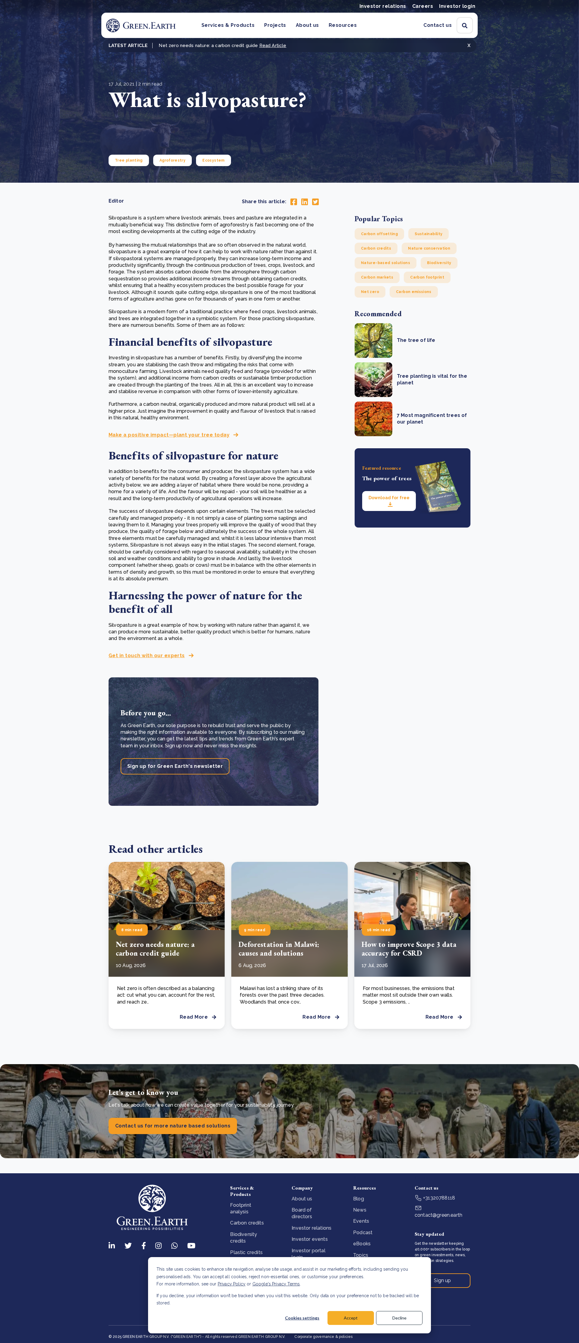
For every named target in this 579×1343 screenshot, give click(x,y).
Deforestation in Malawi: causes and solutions (279, 949)
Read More (194, 1017)
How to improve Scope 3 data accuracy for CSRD (409, 949)
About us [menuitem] (302, 1199)
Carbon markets (377, 277)
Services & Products (228, 25)
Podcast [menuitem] (362, 1232)
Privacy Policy (231, 1284)
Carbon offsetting (379, 234)
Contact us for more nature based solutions (172, 1126)
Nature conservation (429, 248)
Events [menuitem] (361, 1221)
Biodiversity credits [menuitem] (243, 1237)
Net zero (370, 292)
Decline (399, 1317)
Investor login (457, 6)
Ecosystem (213, 160)
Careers (422, 6)
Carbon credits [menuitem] (247, 1223)
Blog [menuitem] (358, 1199)
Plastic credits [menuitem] (246, 1252)
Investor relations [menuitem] (311, 1228)
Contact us (437, 25)
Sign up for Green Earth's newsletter (175, 766)
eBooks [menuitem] (362, 1244)
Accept (351, 1317)
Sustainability (428, 234)
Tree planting (129, 160)
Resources (343, 25)
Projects (275, 25)
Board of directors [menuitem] (302, 1213)
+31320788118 (438, 1198)
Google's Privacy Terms (276, 1284)
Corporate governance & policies (323, 1337)
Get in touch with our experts (147, 655)
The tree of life (416, 340)
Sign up (442, 1280)
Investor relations (382, 6)
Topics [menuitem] (360, 1255)
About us (307, 25)
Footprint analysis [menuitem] (240, 1208)
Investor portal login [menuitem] (308, 1254)
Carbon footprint (427, 277)
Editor (116, 201)
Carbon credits (376, 248)
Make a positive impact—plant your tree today (169, 435)
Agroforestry (172, 160)
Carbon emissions (414, 292)
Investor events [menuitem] (309, 1239)
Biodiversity (439, 263)
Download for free (389, 497)
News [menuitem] (359, 1210)
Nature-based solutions (385, 263)
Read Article (272, 45)
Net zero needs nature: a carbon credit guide (155, 949)
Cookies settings (302, 1317)
